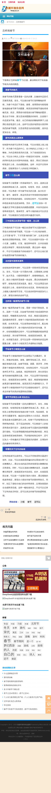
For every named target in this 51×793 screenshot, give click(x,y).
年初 (33, 632)
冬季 (15, 627)
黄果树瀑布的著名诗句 (12, 685)
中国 (12, 623)
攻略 (27, 636)
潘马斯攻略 (8, 677)
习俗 (19, 623)
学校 (35, 628)
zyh (9, 38)
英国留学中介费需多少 (36, 548)
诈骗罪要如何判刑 (10, 531)
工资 (27, 633)
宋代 (7, 632)
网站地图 (20, 727)
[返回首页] (48, 698)
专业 (6, 623)
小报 (11, 175)
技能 (20, 637)
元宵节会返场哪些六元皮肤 (13, 540)
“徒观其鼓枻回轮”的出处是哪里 (38, 544)
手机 (14, 637)
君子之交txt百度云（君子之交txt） (17, 693)
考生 (33, 650)
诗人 (32, 654)
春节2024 (10, 22)
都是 (14, 658)
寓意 (15, 632)
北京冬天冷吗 (41, 519)
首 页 (4, 2)
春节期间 (19, 641)
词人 (24, 655)
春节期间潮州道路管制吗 (13, 681)
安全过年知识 (10, 512)
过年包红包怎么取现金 (12, 701)
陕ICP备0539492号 (36, 727)
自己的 (9, 653)
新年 (35, 636)
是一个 (30, 641)
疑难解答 (27, 727)
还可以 (35, 203)
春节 (19, 80)
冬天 (7, 627)
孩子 (41, 628)
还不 (6, 658)
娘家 (29, 628)
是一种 (38, 641)
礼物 (21, 650)
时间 (42, 636)
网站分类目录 (43, 724)
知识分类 (21, 2)
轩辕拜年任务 (8, 548)
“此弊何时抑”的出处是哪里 (13, 544)
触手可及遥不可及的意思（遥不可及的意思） (21, 709)
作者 (26, 624)
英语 (18, 655)
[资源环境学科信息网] (25, 8)
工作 (21, 632)
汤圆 (19, 646)
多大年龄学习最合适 (11, 689)
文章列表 (11, 2)
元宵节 (35, 623)
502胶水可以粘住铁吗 (35, 531)
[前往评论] (48, 704)
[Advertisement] (25, 767)
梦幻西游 (9, 645)
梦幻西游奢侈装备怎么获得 (37, 540)
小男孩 (25, 739)
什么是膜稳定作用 (11, 673)
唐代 (22, 627)
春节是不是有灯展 (34, 535)
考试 (39, 650)
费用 (39, 655)
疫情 (40, 645)
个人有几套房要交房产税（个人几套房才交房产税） (24, 697)
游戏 (26, 645)
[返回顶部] (48, 710)
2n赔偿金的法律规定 (11, 535)
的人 (7, 649)
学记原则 (7, 705)
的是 (15, 649)
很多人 (7, 636)
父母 (33, 646)
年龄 (39, 633)
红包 (27, 650)
